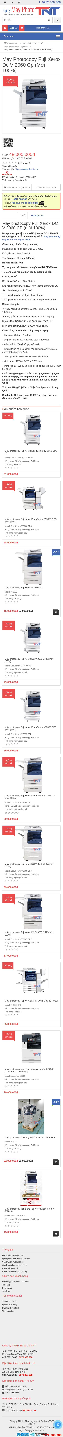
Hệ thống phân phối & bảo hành (15, 1282)
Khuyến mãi (7, 1288)
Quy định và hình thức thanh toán (16, 1259)
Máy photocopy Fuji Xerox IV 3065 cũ (23, 587)
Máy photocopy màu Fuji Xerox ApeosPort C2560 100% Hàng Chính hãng (29, 1070)
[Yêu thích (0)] (4, 2)
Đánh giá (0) (37, 215)
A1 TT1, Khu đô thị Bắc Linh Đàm (21, 1351)
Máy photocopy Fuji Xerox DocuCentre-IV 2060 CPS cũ (31, 452)
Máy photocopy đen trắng (34, 43)
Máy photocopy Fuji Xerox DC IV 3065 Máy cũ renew (31, 1000)
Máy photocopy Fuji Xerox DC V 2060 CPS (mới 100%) (29, 660)
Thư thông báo (8, 1311)
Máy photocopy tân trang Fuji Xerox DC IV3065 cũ (30, 1137)
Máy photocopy (11, 43)
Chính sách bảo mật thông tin (14, 1265)
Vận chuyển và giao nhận (13, 1262)
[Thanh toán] (19, 2)
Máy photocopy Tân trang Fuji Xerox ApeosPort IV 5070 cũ (30, 1210)
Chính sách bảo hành (11, 1268)
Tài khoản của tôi (9, 1301)
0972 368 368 (51, 2)
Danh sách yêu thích (10, 1308)
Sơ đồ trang (7, 1291)
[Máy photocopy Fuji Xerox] (7, 173)
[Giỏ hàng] (12, 2)
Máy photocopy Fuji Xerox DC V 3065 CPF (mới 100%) (29, 933)
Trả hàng (6, 1285)
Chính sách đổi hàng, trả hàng (14, 1272)
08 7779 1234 (29, 1410)
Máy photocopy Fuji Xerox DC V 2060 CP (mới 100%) (28, 50)
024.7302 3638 (9, 1357)
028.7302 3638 (12, 1392)
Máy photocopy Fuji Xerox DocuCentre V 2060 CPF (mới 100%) (30, 728)
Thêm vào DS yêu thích (18, 187)
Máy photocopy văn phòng (16, 46)
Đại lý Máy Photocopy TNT (13, 1255)
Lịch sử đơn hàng (9, 1305)
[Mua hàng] (56, 612)
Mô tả (22, 215)
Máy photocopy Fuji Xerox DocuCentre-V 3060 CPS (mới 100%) (31, 520)
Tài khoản (13, 28)
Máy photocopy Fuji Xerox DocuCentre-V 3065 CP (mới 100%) (30, 796)
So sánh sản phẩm (47, 187)
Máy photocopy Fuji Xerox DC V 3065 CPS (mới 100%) (29, 865)
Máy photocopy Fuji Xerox (26, 169)
